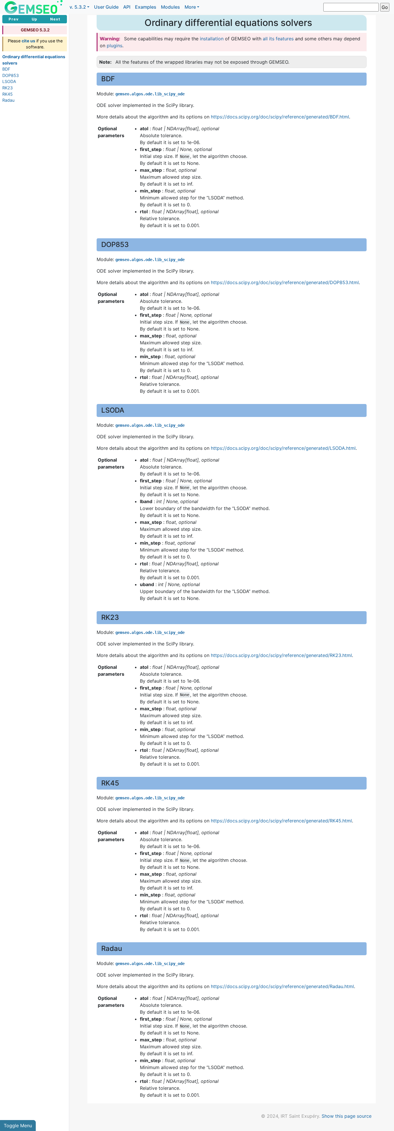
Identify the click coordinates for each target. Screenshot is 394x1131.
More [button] (190, 7)
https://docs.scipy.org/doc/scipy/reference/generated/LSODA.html (283, 448)
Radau (8, 100)
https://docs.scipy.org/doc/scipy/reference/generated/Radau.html (282, 986)
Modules (170, 7)
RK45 (7, 94)
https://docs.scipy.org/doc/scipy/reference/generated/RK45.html (281, 821)
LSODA (9, 81)
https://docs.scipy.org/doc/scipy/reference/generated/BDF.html (280, 117)
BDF (6, 69)
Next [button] (55, 19)
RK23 (7, 87)
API (126, 7)
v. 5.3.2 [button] (78, 7)
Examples (145, 7)
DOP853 (10, 75)
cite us (28, 40)
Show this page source (347, 1116)
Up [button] (34, 19)
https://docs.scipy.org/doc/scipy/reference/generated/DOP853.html (285, 282)
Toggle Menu (18, 1125)
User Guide (106, 7)
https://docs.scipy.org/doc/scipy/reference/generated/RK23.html (281, 655)
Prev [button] (14, 19)
